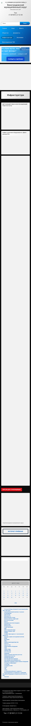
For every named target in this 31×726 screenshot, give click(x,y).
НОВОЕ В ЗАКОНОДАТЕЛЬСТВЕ (11, 642)
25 (7, 597)
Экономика (20, 37)
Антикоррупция (7, 613)
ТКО (5, 668)
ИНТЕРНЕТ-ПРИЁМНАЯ (15, 531)
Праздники (6, 653)
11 (7, 593)
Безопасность (7, 616)
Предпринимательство (9, 656)
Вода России (7, 624)
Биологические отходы (9, 617)
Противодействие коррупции (11, 658)
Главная (4, 28)
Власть (21, 28)
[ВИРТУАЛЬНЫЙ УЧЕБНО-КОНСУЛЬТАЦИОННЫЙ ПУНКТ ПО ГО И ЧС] (15, 118)
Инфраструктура (7, 37)
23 (27, 595)
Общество (5, 33)
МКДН (5, 638)
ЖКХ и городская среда (9, 629)
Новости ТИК (7, 645)
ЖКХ (5, 628)
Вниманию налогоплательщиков (11, 623)
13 (15, 593)
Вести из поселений (8, 620)
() (10, 692)
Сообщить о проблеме (15, 59)
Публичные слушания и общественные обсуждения (16, 661)
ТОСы (5, 669)
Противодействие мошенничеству (12, 660)
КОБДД (6, 632)
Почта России (7, 651)
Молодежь (6, 639)
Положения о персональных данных (10, 722)
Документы (16, 33)
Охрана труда (7, 649)
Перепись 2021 (7, 650)
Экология (6, 676)
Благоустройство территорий (11, 618)
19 (11, 595)
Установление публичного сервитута (13, 671)
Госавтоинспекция (8, 627)
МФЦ (5, 640)
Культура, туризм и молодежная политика (14, 636)
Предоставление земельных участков (13, 654)
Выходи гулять (7, 625)
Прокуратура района (9, 657)
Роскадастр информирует (10, 663)
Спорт (5, 667)
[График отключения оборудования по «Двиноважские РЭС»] (15, 144)
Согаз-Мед (6, 664)
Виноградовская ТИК (8, 42)
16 (27, 593)
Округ (13, 28)
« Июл (15, 602)
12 (11, 593)
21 (19, 595)
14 (19, 593)
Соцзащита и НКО (8, 665)
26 (11, 597)
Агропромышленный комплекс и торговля (14, 612)
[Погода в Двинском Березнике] (15, 560)
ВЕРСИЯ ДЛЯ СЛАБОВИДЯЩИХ (12, 489)
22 (23, 595)
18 (7, 595)
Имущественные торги (9, 631)
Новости (6, 643)
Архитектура (7, 614)
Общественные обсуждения (10, 646)
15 (23, 593)
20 (15, 595)
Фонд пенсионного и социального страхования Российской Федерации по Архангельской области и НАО (15, 674)
